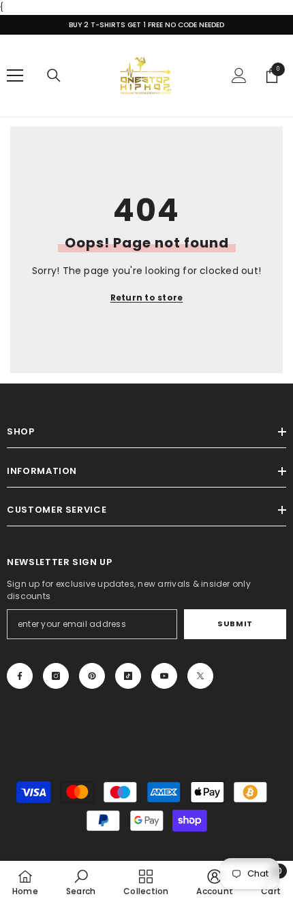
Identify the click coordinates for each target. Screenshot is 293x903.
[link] (81, 882)
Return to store (146, 297)
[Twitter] (200, 676)
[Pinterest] (92, 676)
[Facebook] (20, 676)
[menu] (15, 75)
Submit (234, 623)
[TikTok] (128, 676)
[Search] (54, 75)
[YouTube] (164, 676)
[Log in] (239, 75)
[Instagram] (56, 676)
